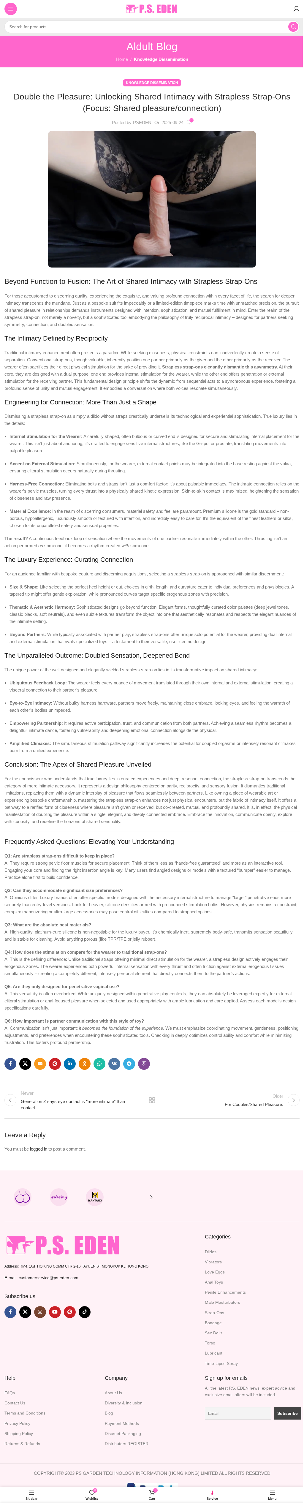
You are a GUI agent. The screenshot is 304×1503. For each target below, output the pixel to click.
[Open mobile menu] (10, 9)
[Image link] (63, 1245)
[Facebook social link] (10, 1064)
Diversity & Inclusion (123, 1403)
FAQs (9, 1392)
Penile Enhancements (225, 1292)
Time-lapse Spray (221, 1363)
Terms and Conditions (24, 1413)
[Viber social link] (144, 1064)
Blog (109, 1413)
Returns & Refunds (22, 1443)
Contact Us (14, 1403)
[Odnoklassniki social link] (85, 1064)
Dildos (210, 1251)
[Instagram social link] (40, 1312)
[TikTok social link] (85, 1312)
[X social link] (25, 1064)
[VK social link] (114, 1064)
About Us (113, 1392)
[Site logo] (152, 8)
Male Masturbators (222, 1302)
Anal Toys (214, 1282)
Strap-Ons (214, 1312)
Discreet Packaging (123, 1433)
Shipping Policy (18, 1433)
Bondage (213, 1322)
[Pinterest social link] (55, 1064)
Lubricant (213, 1353)
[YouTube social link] (55, 1312)
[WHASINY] (59, 1197)
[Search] (293, 27)
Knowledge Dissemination (161, 59)
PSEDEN (142, 122)
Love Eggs (215, 1272)
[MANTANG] (95, 1197)
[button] (151, 1197)
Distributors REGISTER (126, 1443)
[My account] (297, 9)
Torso (210, 1343)
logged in (38, 1148)
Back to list (152, 1100)
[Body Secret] (22, 1197)
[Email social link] (40, 1064)
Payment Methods (122, 1423)
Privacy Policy (17, 1423)
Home (122, 59)
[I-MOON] (131, 1197)
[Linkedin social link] (70, 1064)
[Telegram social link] (129, 1064)
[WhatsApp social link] (99, 1064)
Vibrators (213, 1262)
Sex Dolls (213, 1332)
